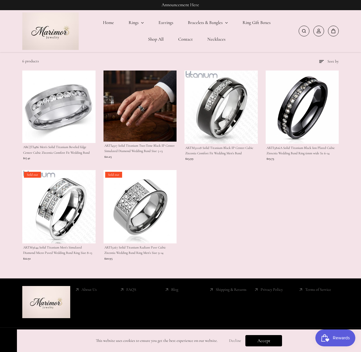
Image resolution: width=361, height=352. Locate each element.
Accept (263, 341)
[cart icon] (333, 31)
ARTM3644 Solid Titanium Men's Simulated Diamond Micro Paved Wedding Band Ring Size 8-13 (57, 250)
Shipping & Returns (231, 289)
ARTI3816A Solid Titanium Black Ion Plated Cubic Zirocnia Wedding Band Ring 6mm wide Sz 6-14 (301, 150)
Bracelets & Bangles (206, 22)
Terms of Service (318, 289)
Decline (235, 340)
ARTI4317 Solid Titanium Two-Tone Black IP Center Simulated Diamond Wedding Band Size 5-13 (139, 148)
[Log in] (318, 31)
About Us (89, 289)
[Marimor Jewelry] (50, 31)
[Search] (304, 31)
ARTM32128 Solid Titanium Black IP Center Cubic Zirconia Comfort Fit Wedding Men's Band (219, 150)
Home (108, 22)
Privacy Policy (272, 289)
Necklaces (216, 39)
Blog (174, 289)
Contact (185, 39)
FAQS (131, 289)
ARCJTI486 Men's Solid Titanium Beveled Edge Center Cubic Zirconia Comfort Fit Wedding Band (56, 149)
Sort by (333, 61)
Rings (134, 22)
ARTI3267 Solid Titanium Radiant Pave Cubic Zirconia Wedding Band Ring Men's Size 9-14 (135, 250)
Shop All (156, 39)
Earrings (166, 22)
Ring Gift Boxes (256, 22)
